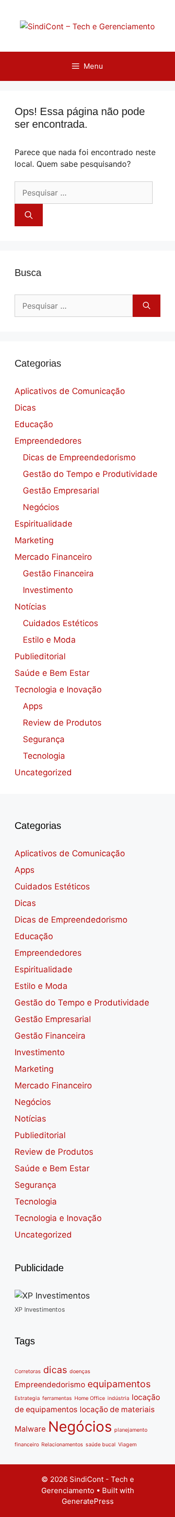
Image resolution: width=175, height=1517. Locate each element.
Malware (30, 1429)
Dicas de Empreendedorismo (79, 457)
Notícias (30, 606)
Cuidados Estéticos (60, 623)
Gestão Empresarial (61, 490)
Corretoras (28, 1371)
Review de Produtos (62, 723)
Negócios (41, 507)
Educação (34, 424)
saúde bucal (101, 1444)
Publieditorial (40, 656)
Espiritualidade (43, 524)
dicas (55, 1370)
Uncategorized (43, 772)
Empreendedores (48, 441)
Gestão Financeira (58, 573)
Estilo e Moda (49, 640)
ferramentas (57, 1398)
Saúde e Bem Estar (52, 673)
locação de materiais (117, 1409)
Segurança (44, 739)
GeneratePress (88, 1501)
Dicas (25, 408)
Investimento (48, 590)
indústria (118, 1398)
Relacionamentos (62, 1444)
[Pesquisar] (29, 215)
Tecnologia (44, 756)
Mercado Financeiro (53, 557)
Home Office (89, 1398)
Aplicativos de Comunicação (70, 391)
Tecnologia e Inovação (58, 689)
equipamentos (119, 1384)
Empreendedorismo (50, 1384)
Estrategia (27, 1398)
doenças (80, 1371)
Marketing (34, 540)
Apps (33, 706)
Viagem (127, 1444)
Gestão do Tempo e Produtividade (90, 474)
